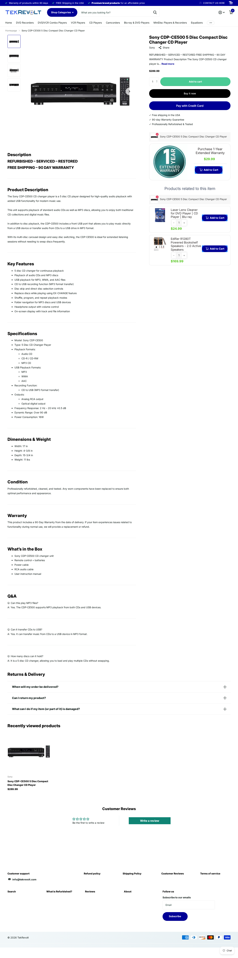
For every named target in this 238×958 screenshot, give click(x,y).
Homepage (11, 30)
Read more (168, 63)
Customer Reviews (172, 873)
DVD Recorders (25, 22)
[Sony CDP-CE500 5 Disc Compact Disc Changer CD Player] (28, 751)
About (127, 891)
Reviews (90, 891)
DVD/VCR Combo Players (52, 22)
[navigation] (14, 41)
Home (8, 22)
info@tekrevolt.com (24, 879)
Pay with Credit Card (190, 105)
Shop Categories (61, 12)
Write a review (149, 820)
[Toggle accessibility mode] (231, 3)
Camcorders (113, 22)
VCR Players (78, 22)
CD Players (95, 22)
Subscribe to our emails (177, 897)
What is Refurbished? (59, 891)
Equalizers (197, 22)
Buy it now (190, 93)
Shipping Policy (132, 873)
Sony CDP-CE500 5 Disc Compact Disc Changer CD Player (27, 783)
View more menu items (210, 23)
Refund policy (92, 873)
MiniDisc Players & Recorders (170, 22)
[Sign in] (221, 12)
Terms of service (210, 873)
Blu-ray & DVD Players (136, 22)
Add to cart (195, 81)
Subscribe (175, 916)
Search (11, 891)
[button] (158, 79)
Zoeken (155, 12)
